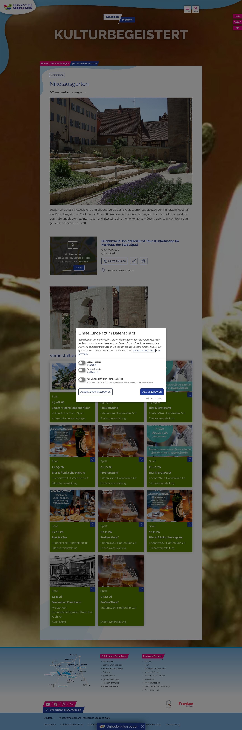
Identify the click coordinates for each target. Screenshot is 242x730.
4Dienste (92, 372)
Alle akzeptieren (152, 391)
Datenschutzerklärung (143, 350)
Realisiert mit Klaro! (154, 398)
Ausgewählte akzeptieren (95, 391)
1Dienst (91, 364)
